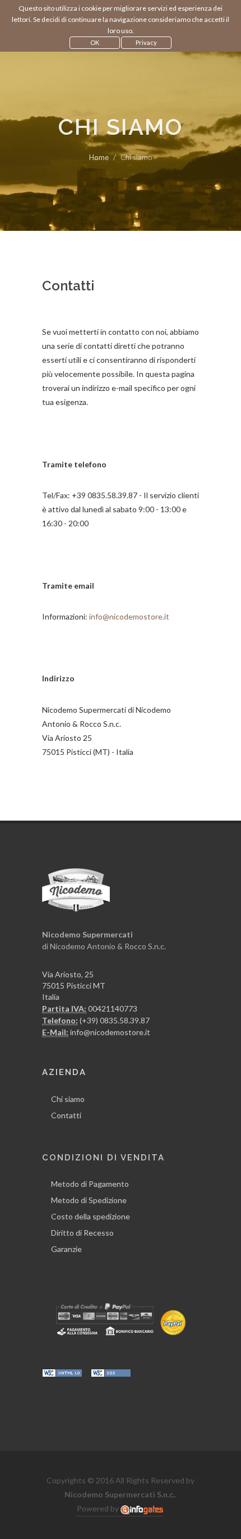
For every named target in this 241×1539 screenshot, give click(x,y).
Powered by (99, 1508)
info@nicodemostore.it (129, 616)
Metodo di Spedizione (89, 1200)
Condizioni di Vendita (103, 1158)
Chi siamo (68, 1099)
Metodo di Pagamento (90, 1184)
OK (94, 42)
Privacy (146, 42)
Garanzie (66, 1249)
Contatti (66, 1115)
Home (99, 157)
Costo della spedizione (90, 1216)
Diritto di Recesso (82, 1232)
